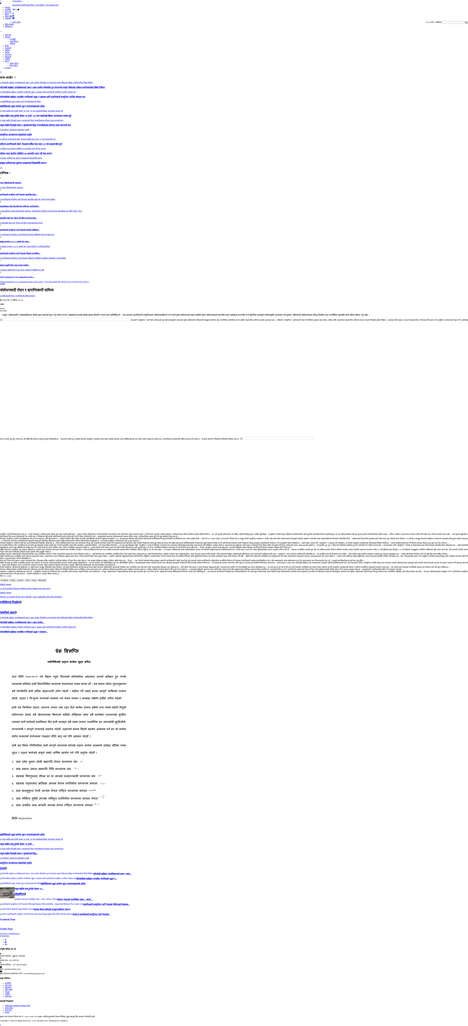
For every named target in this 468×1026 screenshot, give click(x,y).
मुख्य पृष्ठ (8, 35)
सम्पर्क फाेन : (4, 960)
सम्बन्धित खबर (7, 612)
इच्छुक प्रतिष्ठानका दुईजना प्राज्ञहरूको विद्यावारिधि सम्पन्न (23, 163)
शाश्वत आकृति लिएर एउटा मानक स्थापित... (15, 265)
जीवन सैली (8, 16)
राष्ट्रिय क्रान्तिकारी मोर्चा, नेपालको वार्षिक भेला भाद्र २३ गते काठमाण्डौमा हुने (31, 144)
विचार (7, 14)
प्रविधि (7, 59)
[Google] (6, 944)
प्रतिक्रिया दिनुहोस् (10, 602)
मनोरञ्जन (8, 996)
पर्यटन (7, 61)
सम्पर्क (7, 1012)
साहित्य (7, 50)
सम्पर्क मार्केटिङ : (6, 965)
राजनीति (8, 10)
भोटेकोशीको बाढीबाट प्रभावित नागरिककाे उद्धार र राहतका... (24, 632)
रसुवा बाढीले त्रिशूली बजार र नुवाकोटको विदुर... (19, 853)
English (8, 68)
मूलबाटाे (32, 296)
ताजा (2, 868)
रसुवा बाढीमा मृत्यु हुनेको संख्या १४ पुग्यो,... (17, 844)
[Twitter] (6, 942)
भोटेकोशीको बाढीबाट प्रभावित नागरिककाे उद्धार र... (96, 878)
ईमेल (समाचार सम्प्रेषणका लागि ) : (12, 973)
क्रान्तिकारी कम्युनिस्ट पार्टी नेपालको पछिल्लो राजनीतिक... (20, 253)
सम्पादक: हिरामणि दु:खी (86, 1017)
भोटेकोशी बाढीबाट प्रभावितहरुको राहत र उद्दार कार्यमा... (22, 622)
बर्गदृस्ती (7, 18)
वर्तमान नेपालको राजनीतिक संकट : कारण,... (75, 899)
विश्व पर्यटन (14, 66)
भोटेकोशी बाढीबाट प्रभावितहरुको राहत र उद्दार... (112, 874)
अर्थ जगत (8, 12)
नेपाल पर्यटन (14, 63)
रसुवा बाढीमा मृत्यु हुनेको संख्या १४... (29, 888)
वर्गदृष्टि (2, 284)
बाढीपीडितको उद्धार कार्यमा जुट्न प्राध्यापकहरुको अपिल (22, 106)
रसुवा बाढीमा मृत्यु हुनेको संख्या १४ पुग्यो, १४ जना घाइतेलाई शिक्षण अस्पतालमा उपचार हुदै (35, 115)
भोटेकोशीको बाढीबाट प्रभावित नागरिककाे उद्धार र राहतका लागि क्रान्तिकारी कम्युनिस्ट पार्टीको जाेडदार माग (42, 97)
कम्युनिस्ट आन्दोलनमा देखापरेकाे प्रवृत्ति (16, 134)
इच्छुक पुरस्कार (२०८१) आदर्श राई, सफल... (15, 242)
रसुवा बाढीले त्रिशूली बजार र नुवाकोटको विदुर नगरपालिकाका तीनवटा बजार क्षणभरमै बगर (35, 125)
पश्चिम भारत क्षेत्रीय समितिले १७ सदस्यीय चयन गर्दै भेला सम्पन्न (26, 153)
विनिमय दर (8, 27)
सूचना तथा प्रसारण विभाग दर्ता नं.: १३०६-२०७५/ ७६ (18, 1017)
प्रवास (7, 52)
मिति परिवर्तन (9, 24)
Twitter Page (6, 929)
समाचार (7, 7)
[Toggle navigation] (1, 31)
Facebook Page (7, 919)
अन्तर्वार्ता (8, 983)
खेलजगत (8, 57)
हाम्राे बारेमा (16, 22)
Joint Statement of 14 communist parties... (17, 277)
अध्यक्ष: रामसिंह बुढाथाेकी (46, 1017)
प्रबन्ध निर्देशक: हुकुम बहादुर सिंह (66, 1017)
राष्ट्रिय (12, 44)
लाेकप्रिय (19, 894)
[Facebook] (5, 940)
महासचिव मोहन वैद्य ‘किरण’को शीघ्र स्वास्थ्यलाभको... (18, 218)
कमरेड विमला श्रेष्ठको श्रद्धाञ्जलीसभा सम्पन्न (52, 909)
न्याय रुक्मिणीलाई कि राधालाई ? (11, 183)
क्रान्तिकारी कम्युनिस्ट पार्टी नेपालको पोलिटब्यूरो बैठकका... (106, 904)
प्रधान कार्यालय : (6, 956)
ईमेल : (2, 969)
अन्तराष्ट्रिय (14, 41)
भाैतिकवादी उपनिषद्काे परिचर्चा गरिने (17, 1006)
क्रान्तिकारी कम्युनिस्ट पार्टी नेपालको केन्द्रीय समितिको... (20, 230)
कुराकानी (8, 48)
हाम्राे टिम (8, 1010)
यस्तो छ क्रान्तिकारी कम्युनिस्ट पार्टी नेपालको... (92, 914)
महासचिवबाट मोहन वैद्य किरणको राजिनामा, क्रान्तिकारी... (20, 206)
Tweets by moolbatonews (10, 934)
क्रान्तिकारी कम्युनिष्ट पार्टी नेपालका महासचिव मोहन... (18, 195)
